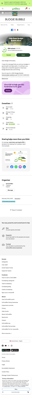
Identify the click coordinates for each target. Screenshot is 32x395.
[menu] (29, 8)
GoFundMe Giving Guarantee (14, 247)
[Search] (2, 8)
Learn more (23, 4)
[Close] (29, 3)
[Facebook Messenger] (20, 166)
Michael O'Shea (10, 112)
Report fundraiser (17, 210)
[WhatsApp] (16, 166)
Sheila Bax (9, 117)
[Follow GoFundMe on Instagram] (11, 345)
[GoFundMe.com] (16, 8)
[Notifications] (25, 8)
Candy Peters (9, 122)
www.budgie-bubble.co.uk (9, 75)
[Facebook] (11, 166)
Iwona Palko (9, 183)
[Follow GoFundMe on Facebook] (2, 345)
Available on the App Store (15, 350)
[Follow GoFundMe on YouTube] (5, 345)
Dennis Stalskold (10, 127)
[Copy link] (7, 166)
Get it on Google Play (6, 350)
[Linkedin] (24, 166)
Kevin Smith (9, 107)
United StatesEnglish (16, 341)
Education (17, 198)
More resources (6, 333)
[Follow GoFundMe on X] (8, 345)
